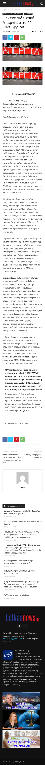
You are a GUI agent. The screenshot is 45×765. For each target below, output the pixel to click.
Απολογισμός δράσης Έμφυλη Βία (33, 456)
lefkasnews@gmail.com (12, 639)
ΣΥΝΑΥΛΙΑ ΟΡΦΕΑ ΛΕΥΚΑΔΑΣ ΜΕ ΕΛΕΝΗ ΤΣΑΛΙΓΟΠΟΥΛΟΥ (20, 572)
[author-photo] (22, 484)
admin (8, 31)
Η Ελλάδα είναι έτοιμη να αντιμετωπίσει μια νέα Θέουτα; (23, 522)
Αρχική (4, 10)
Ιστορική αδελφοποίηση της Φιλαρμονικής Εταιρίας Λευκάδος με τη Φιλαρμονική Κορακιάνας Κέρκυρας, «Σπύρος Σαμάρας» (21, 584)
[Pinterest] (16, 37)
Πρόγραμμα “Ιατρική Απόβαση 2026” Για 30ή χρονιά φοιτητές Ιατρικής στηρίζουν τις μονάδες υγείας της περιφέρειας (21, 534)
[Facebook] (5, 37)
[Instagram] (25, 626)
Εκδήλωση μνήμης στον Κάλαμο (16, 595)
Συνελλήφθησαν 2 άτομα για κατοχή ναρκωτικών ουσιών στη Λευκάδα (18, 562)
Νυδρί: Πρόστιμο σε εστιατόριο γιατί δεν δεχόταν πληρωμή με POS (11, 459)
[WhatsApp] (22, 37)
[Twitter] (10, 37)
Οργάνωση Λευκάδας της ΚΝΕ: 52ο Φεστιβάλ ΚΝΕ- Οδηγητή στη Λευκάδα (22, 512)
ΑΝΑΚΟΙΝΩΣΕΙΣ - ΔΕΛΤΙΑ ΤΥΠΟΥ (21, 10)
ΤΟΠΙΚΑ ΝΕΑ (28, 13)
